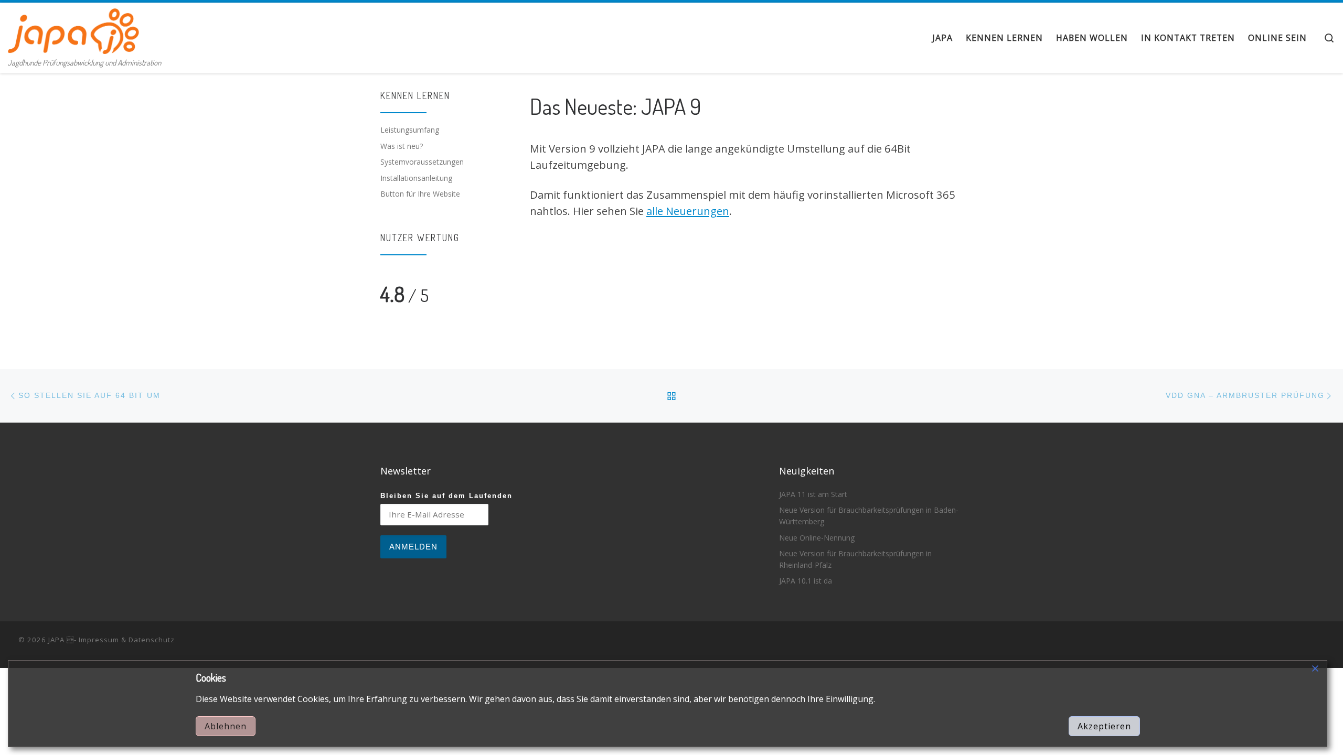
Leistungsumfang (409, 130)
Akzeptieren (1104, 726)
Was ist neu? (401, 146)
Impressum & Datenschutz (127, 639)
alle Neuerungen (687, 210)
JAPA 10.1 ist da (805, 581)
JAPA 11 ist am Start (813, 494)
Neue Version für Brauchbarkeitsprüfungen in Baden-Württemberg (868, 515)
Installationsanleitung (416, 178)
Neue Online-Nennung (817, 538)
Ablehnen (226, 726)
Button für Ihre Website (420, 194)
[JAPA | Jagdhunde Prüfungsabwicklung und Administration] (73, 28)
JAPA (56, 639)
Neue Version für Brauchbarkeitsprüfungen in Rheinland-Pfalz (855, 559)
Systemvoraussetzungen (422, 162)
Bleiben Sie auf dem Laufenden (446, 496)
